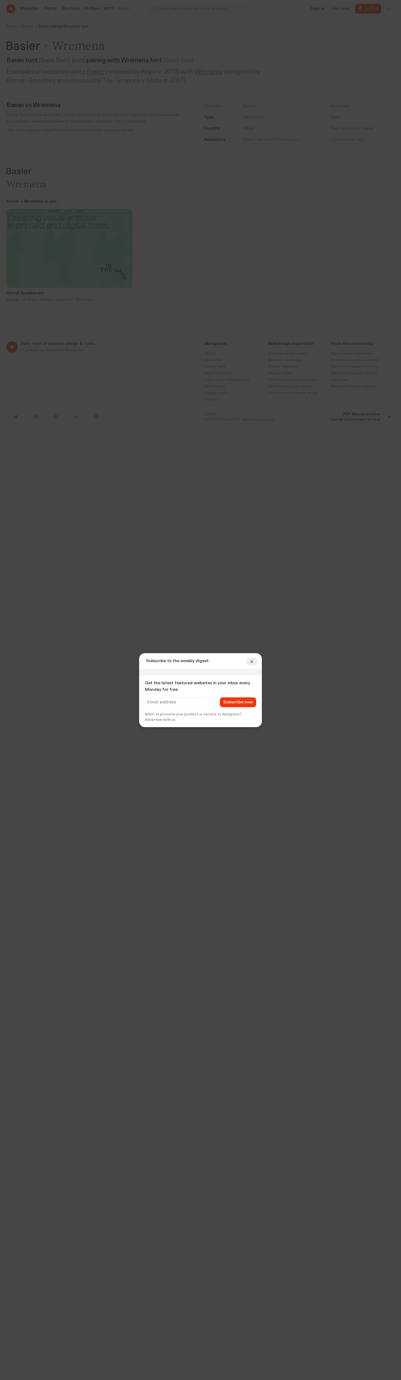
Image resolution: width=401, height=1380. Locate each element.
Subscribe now (238, 702)
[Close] (251, 661)
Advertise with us (160, 720)
